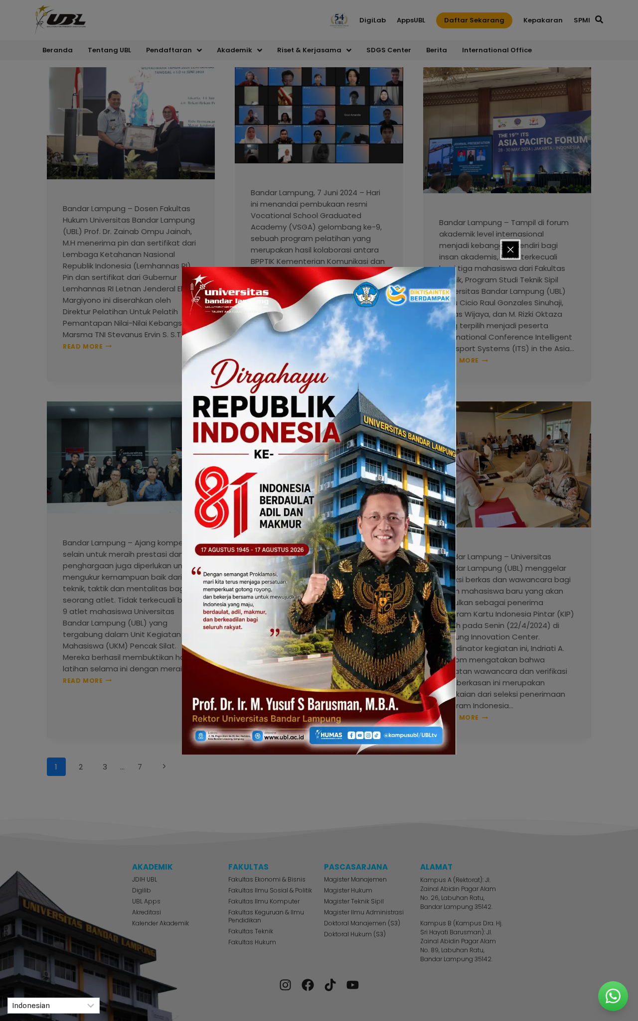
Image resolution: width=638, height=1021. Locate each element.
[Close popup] (510, 249)
